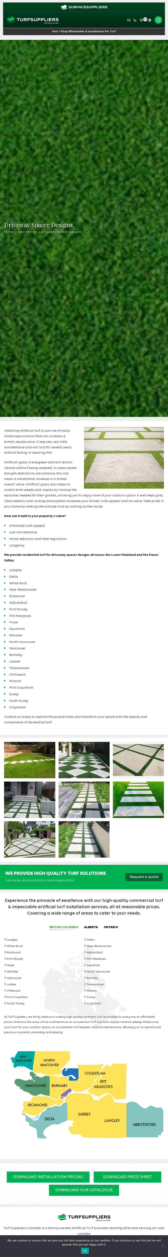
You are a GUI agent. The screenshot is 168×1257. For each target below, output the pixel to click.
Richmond (13, 952)
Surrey (91, 997)
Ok (85, 1250)
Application (27, 232)
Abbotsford (94, 952)
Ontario (111, 927)
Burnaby (92, 978)
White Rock (15, 946)
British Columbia (63, 927)
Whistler (12, 971)
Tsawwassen (95, 984)
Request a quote (144, 877)
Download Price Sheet (127, 1177)
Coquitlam (94, 1003)
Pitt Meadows (96, 959)
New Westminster (99, 946)
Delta (90, 939)
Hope (10, 965)
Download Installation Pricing (48, 1177)
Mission (92, 990)
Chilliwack (13, 990)
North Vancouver (98, 971)
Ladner (11, 984)
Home (8, 232)
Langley (12, 939)
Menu (158, 20)
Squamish (93, 965)
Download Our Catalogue (84, 1190)
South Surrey (16, 1003)
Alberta (91, 927)
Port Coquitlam (17, 997)
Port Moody (15, 959)
